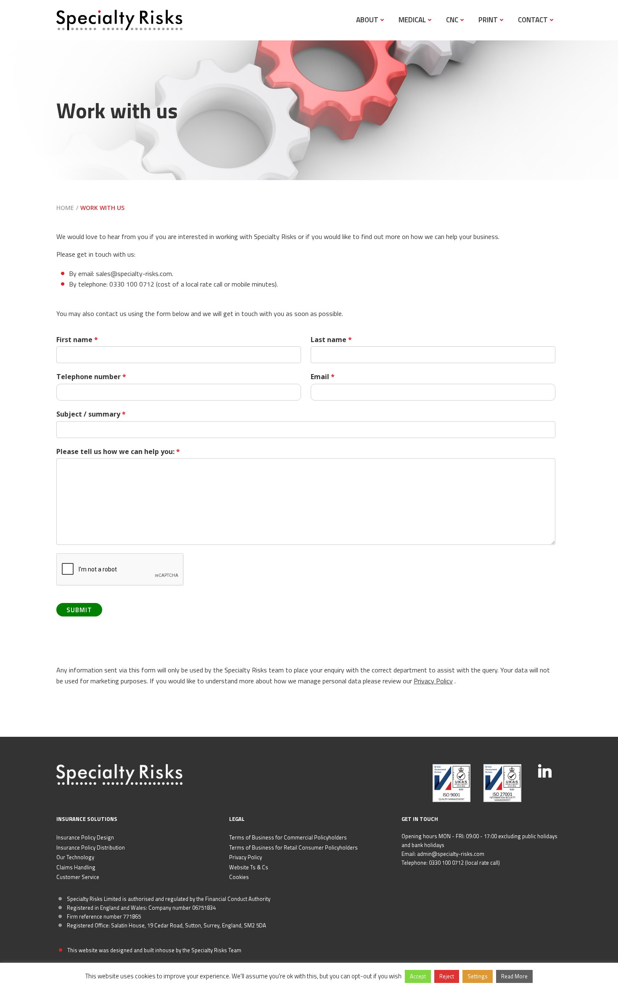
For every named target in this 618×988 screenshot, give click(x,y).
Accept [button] (418, 976)
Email (323, 376)
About (367, 20)
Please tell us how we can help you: (118, 451)
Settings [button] (477, 976)
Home (65, 208)
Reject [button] (446, 976)
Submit (79, 610)
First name (77, 339)
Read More (514, 976)
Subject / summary (91, 414)
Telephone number (91, 376)
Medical (412, 20)
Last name (331, 339)
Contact (533, 20)
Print (488, 20)
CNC (452, 20)
